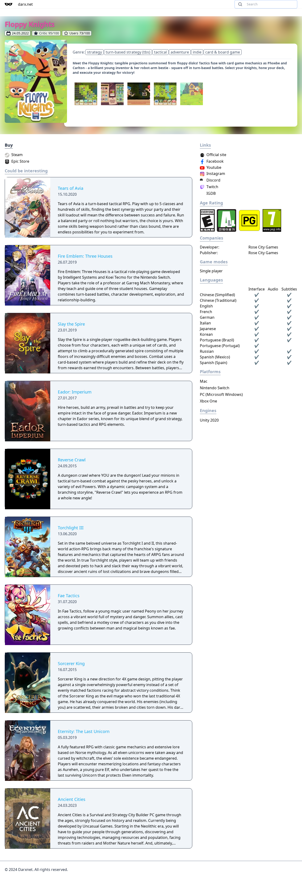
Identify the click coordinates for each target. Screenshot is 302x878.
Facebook (215, 161)
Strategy (94, 52)
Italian (205, 323)
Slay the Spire (71, 324)
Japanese (208, 328)
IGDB (211, 193)
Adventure (180, 52)
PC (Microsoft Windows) (221, 394)
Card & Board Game (222, 52)
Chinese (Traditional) (218, 300)
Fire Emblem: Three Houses (85, 256)
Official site (216, 154)
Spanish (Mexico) (215, 357)
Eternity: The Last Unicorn (83, 731)
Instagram (215, 173)
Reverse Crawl (72, 460)
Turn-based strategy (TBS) (128, 52)
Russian (207, 351)
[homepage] (8, 4)
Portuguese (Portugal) (220, 345)
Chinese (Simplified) (217, 294)
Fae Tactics (69, 595)
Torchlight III (71, 527)
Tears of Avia (70, 188)
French (206, 311)
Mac (203, 381)
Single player (211, 270)
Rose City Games (263, 247)
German (207, 317)
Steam (16, 154)
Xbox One (208, 401)
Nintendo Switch (214, 387)
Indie (197, 52)
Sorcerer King (71, 663)
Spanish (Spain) (213, 362)
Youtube (213, 167)
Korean (206, 334)
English (206, 306)
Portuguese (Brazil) (217, 340)
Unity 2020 (209, 420)
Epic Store (19, 161)
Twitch (212, 186)
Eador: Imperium (75, 392)
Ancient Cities (71, 799)
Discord (213, 180)
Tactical (160, 52)
